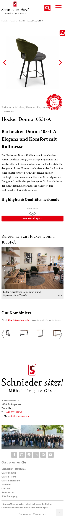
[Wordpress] (43, 455)
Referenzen (8, 492)
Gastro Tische (9, 476)
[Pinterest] (29, 455)
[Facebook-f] (14, 455)
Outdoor (6, 488)
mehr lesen (32, 208)
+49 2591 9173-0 (14, 412)
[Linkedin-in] (36, 455)
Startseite (5, 21)
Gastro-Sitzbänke (11, 480)
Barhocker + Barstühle (17, 21)
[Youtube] (51, 455)
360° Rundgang (10, 496)
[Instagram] (22, 455)
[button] (47, 8)
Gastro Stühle (9, 472)
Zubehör (6, 484)
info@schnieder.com (19, 416)
